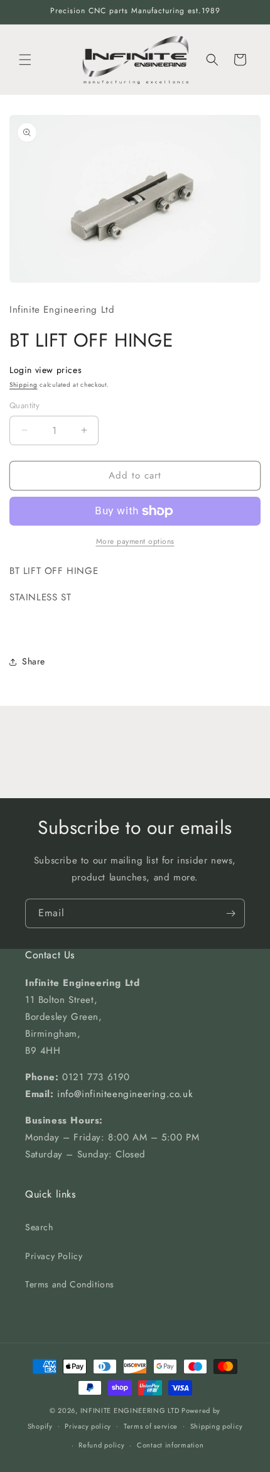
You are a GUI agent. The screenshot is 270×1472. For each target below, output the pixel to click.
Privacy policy (88, 1426)
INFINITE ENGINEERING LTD (130, 1410)
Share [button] (33, 661)
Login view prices (45, 370)
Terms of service (151, 1426)
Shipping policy (216, 1426)
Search (39, 1227)
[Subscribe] (230, 913)
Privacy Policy (53, 1256)
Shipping (23, 384)
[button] (25, 59)
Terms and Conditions (69, 1284)
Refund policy (101, 1445)
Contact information (170, 1445)
